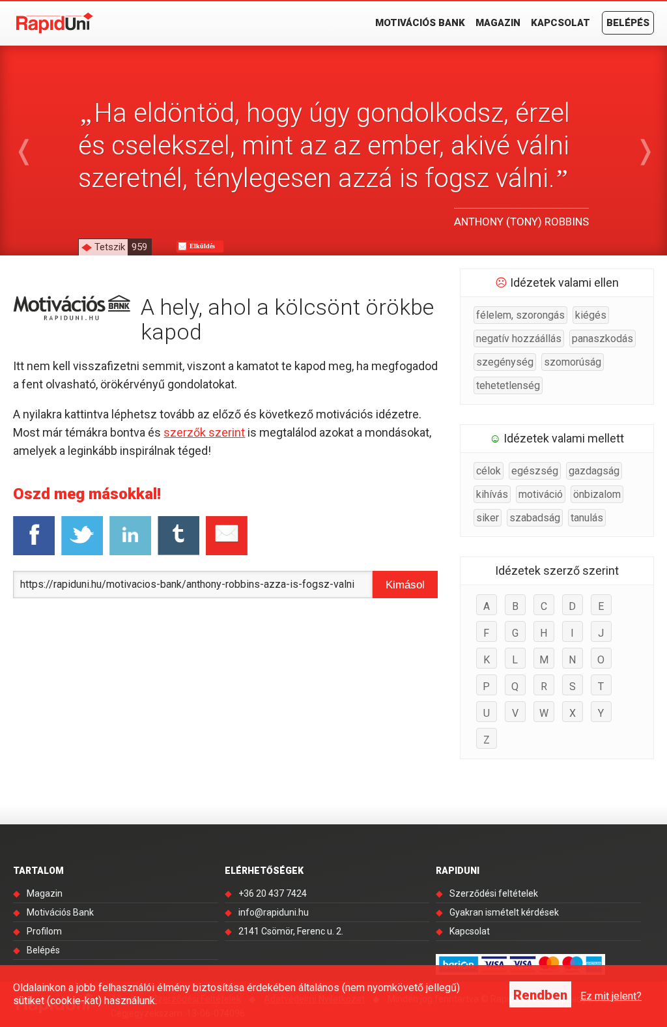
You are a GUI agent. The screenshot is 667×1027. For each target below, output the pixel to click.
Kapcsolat (560, 23)
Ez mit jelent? (611, 996)
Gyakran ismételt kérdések (504, 912)
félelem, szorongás (520, 315)
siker (487, 518)
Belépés (627, 23)
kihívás (492, 494)
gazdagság (594, 471)
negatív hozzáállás (518, 338)
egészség (534, 471)
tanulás (587, 518)
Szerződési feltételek (493, 893)
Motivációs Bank (420, 23)
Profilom (44, 931)
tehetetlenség (508, 385)
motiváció (540, 494)
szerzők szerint (204, 432)
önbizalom (597, 494)
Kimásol (405, 585)
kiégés (590, 315)
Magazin (497, 23)
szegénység (504, 362)
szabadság (534, 518)
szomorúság (572, 362)
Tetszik (120, 247)
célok (488, 471)
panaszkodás (602, 338)
